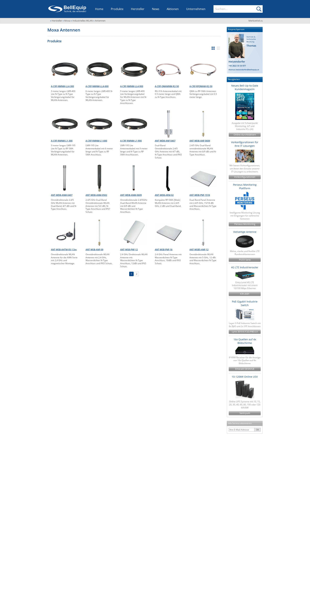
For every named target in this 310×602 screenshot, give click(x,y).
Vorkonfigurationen (244, 177)
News (155, 9)
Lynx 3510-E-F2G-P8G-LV (245, 331)
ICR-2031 (244, 293)
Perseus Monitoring (244, 224)
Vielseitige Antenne (244, 232)
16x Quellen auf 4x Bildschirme (245, 341)
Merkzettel (255, 20)
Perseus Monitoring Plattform (245, 186)
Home (99, 9)
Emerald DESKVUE (244, 368)
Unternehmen (195, 9)
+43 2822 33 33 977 (237, 65)
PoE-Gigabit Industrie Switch (244, 303)
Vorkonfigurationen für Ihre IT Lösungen (244, 144)
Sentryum (244, 413)
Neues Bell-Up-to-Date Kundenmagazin (244, 87)
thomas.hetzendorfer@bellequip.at (244, 69)
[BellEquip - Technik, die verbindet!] (67, 9)
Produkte (117, 9)
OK (257, 429)
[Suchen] (259, 9)
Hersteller (137, 9)
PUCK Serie (245, 259)
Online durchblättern (245, 134)
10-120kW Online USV (245, 376)
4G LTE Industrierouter (244, 267)
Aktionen (173, 9)
